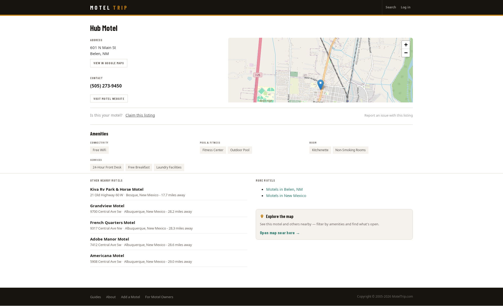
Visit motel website (109, 98)
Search (391, 7)
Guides (95, 296)
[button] (320, 84)
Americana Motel (107, 255)
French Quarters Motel (112, 222)
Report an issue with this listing (388, 115)
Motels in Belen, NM (284, 189)
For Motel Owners (159, 296)
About (111, 296)
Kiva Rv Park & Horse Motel (117, 189)
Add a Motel (130, 296)
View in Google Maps (109, 63)
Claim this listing (140, 115)
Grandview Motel (107, 205)
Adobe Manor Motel (109, 239)
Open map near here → (280, 232)
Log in (406, 7)
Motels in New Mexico (286, 195)
